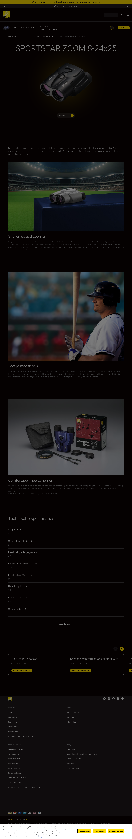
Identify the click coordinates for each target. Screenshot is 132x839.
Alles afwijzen (99, 831)
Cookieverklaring (37, 837)
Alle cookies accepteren (116, 831)
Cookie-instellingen (84, 831)
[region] (66, 831)
